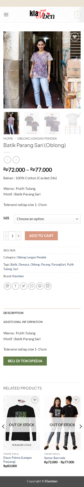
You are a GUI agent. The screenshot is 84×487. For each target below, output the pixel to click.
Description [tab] (13, 313)
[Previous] (10, 70)
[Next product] (7, 159)
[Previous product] (16, 159)
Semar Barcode (54, 458)
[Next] (73, 70)
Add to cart (41, 236)
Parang (45, 264)
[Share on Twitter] (23, 286)
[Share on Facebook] (15, 286)
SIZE (6, 218)
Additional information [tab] (23, 322)
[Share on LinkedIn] (48, 286)
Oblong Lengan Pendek (37, 138)
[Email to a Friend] (31, 286)
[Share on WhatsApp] (7, 286)
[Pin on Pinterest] (39, 286)
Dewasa (24, 264)
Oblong (35, 264)
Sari (15, 269)
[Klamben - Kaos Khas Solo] (42, 14)
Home (8, 138)
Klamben (18, 276)
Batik (14, 264)
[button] (6, 14)
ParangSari (59, 264)
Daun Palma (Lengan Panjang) (17, 459)
